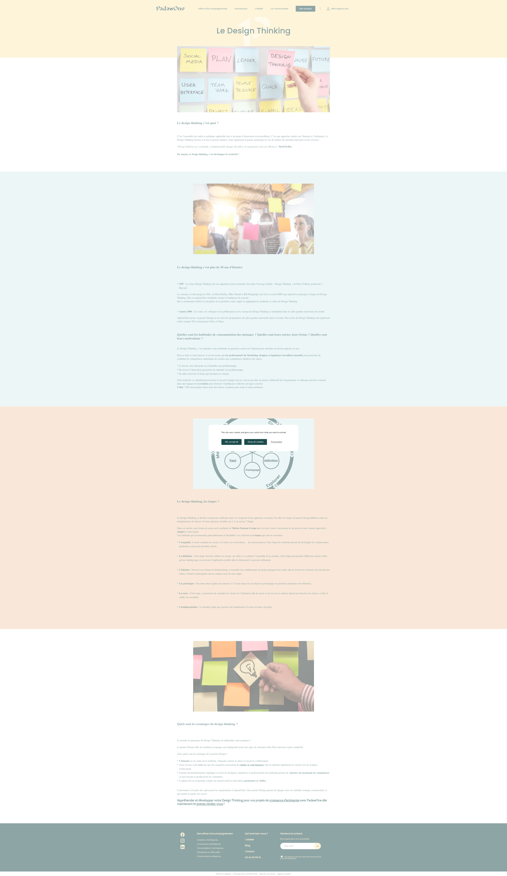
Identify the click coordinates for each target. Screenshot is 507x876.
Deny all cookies (255, 442)
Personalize (276, 442)
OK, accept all (231, 442)
